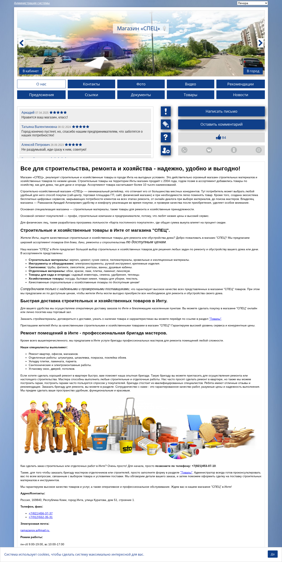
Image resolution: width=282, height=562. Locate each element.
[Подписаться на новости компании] (166, 124)
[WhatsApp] (184, 150)
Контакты (91, 83)
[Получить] (166, 137)
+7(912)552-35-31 (41, 517)
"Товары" (215, 318)
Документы (141, 94)
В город (253, 71)
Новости (240, 94)
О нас (41, 83)
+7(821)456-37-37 (41, 513)
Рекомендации (240, 83)
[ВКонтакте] (209, 150)
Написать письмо (221, 111)
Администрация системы (32, 3)
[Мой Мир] (259, 150)
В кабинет (31, 71)
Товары (190, 94)
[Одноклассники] (234, 150)
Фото (141, 83)
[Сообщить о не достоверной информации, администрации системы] (166, 111)
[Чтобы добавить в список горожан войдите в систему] (166, 150)
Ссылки (91, 94)
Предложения (41, 94)
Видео (190, 83)
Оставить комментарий (221, 124)
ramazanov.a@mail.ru (35, 530)
